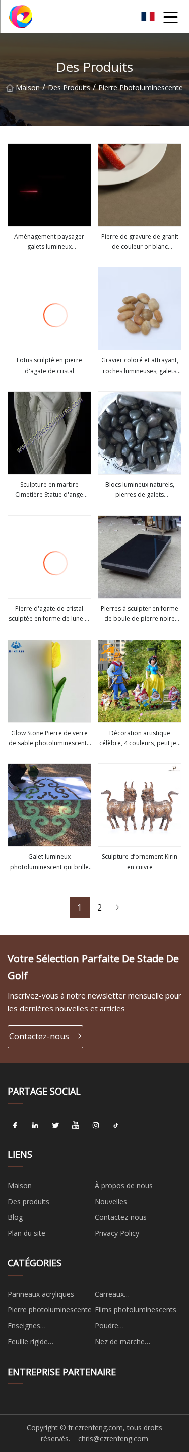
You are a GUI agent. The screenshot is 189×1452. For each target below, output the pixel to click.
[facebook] (15, 1125)
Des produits (69, 88)
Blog (15, 1217)
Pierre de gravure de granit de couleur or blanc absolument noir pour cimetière (139, 242)
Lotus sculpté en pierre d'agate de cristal (49, 365)
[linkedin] (35, 1125)
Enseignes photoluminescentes (41, 1327)
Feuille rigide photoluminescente (39, 1343)
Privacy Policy (117, 1233)
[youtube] (75, 1125)
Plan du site (26, 1233)
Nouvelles (111, 1201)
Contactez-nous (39, 1036)
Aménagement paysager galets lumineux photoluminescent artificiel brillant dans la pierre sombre (49, 242)
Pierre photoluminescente (140, 88)
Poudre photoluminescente (126, 1327)
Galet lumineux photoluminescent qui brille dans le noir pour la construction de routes (49, 862)
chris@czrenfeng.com (113, 1438)
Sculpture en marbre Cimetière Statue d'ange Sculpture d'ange (49, 490)
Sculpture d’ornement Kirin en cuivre (139, 861)
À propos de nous (124, 1185)
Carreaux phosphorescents (123, 1295)
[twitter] (55, 1125)
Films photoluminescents (135, 1309)
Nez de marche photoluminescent (124, 1343)
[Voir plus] (49, 185)
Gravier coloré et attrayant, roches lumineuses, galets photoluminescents (139, 366)
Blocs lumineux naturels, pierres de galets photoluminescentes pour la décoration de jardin (139, 490)
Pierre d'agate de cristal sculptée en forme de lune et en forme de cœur (49, 614)
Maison (28, 88)
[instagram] (95, 1125)
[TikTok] (115, 1125)
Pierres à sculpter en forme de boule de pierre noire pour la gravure (139, 614)
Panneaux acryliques (41, 1294)
